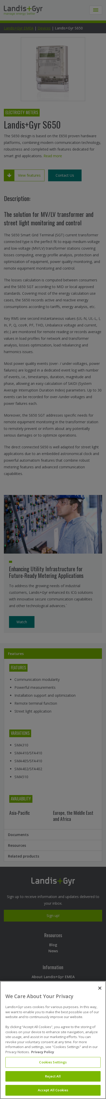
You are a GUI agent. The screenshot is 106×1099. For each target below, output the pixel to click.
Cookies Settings (53, 1062)
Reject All (53, 1076)
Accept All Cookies (53, 1090)
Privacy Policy (42, 1052)
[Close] (99, 988)
